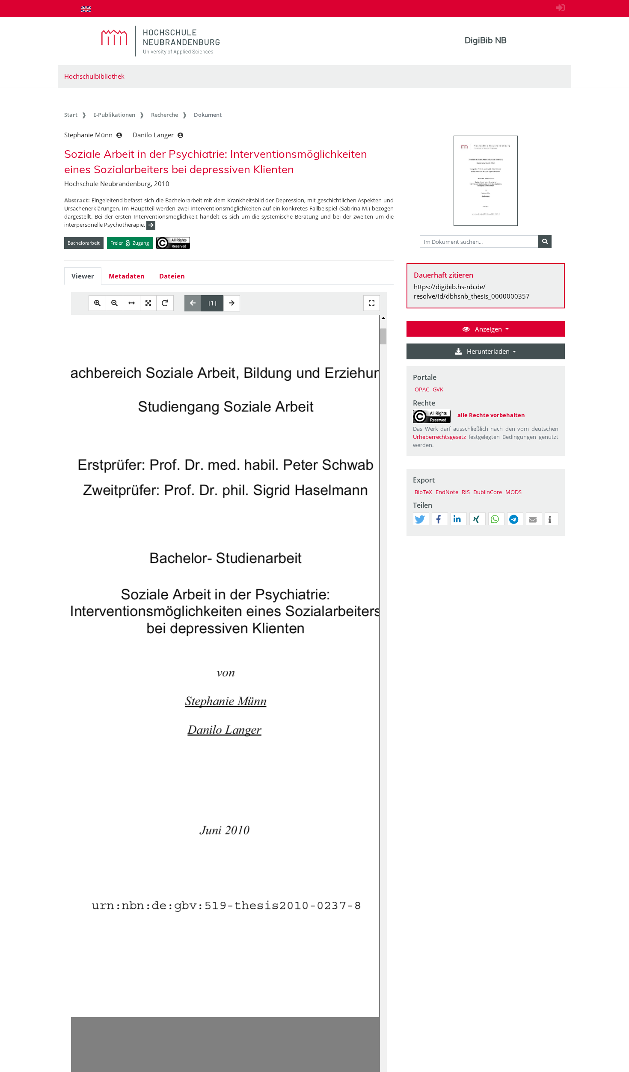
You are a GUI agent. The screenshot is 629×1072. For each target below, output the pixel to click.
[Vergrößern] (97, 303)
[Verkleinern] (114, 303)
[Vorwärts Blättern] (231, 303)
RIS (466, 492)
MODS (513, 492)
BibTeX (423, 492)
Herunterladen (488, 351)
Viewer (82, 276)
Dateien (172, 276)
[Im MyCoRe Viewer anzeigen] (486, 181)
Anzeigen (488, 329)
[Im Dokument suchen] (545, 241)
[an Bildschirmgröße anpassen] (148, 303)
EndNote (447, 492)
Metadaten (127, 276)
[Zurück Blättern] (192, 303)
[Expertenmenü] (558, 536)
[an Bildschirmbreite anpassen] (131, 303)
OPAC (422, 389)
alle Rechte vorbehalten (491, 415)
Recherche (164, 114)
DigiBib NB (486, 40)
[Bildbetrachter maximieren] (371, 303)
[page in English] (86, 9)
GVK (438, 389)
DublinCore (487, 492)
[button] (419, 519)
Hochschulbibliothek (94, 76)
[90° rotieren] (165, 303)
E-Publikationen (114, 114)
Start (70, 114)
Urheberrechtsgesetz (439, 437)
